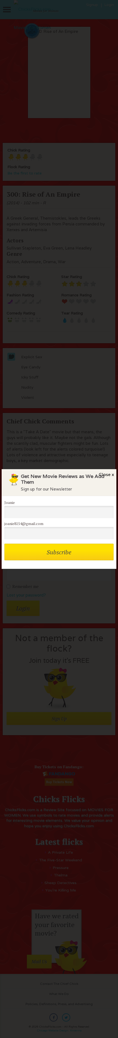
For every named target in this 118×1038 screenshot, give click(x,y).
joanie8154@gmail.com (23, 523)
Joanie (9, 502)
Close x (106, 474)
